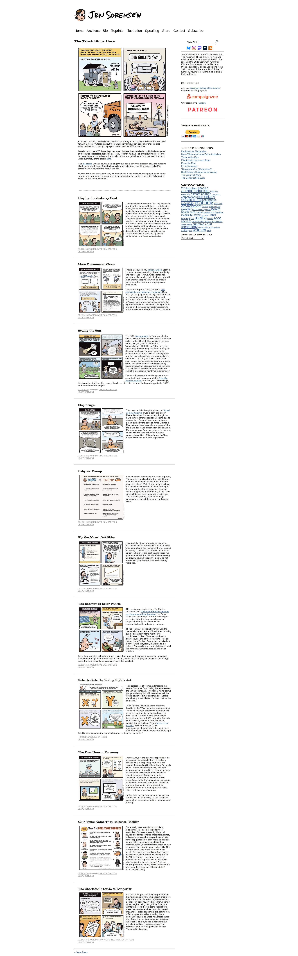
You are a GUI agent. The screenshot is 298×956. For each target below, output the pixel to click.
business (214, 191)
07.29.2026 (83, 315)
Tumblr (205, 48)
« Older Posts (81, 952)
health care (188, 212)
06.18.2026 (83, 522)
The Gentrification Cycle (193, 178)
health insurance (204, 212)
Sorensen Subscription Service (205, 88)
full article (87, 163)
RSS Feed (210, 48)
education (218, 203)
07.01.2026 (83, 456)
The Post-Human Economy (98, 752)
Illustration (134, 31)
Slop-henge (86, 405)
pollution (210, 219)
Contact (179, 31)
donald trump (192, 200)
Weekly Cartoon (108, 249)
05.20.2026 (83, 665)
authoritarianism (195, 191)
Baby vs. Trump (90, 471)
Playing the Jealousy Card (97, 198)
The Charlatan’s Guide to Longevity (104, 889)
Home (79, 31)
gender (186, 209)
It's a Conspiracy (189, 166)
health (215, 209)
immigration (218, 212)
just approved (141, 336)
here (108, 158)
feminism (212, 207)
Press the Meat (188, 163)
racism (186, 221)
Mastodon (199, 48)
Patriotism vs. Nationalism (194, 151)
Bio (105, 31)
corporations (189, 197)
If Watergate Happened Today (196, 160)
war (190, 231)
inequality (186, 214)
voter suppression (212, 227)
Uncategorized (107, 940)
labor (213, 214)
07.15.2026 (83, 390)
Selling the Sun (89, 330)
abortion (203, 188)
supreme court (202, 224)
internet (197, 215)
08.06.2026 (83, 249)
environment (191, 206)
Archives (93, 31)
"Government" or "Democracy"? (196, 169)
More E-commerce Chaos (96, 264)
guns (208, 210)
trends (200, 227)
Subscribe (195, 31)
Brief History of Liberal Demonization (199, 172)
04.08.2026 (83, 873)
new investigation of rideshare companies (145, 290)
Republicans (217, 221)
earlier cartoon (155, 270)
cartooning (185, 194)
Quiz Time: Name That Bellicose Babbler (108, 822)
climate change (201, 194)
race (217, 218)
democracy (206, 197)
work (209, 230)
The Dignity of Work (191, 175)
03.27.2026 (83, 940)
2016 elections (189, 188)
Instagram (194, 48)
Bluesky (189, 48)
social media (186, 224)
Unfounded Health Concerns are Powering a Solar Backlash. (147, 612)
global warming (199, 210)
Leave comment (86, 251)
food (218, 207)
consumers (216, 194)
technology (189, 227)
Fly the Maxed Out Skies (96, 537)
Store (166, 31)
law (192, 219)
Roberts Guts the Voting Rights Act (104, 680)
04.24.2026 (83, 806)
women (199, 230)
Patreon (202, 103)
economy (204, 202)
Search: (192, 42)
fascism (205, 207)
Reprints (117, 31)
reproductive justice (201, 221)
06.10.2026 (83, 588)
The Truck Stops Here (94, 41)
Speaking (152, 31)
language (185, 218)
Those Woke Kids (190, 157)
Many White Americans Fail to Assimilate (201, 154)
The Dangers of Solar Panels (99, 603)
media (201, 217)
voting (184, 230)
